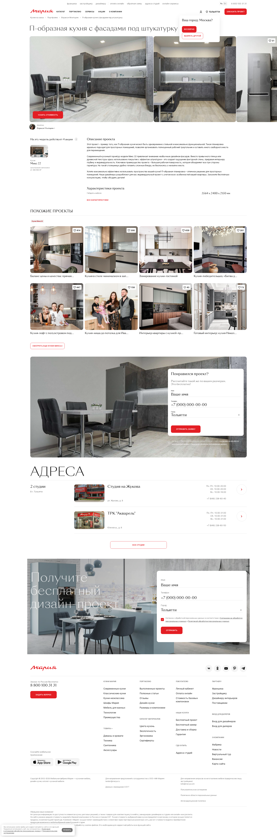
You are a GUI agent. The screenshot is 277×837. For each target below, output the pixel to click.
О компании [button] (115, 12)
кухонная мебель (83, 778)
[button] (212, 11)
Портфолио (145, 681)
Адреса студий (184, 752)
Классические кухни (114, 693)
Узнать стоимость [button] (48, 115)
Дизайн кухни (147, 703)
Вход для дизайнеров (224, 721)
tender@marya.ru (112, 781)
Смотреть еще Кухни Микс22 (47, 346)
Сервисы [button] (89, 12)
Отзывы (144, 698)
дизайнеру (101, 3)
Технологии (109, 712)
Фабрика (216, 744)
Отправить (171, 630)
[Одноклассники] (217, 668)
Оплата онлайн (184, 693)
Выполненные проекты (152, 688)
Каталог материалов (150, 719)
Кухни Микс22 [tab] (37, 221)
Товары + (108, 728)
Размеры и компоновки (152, 707)
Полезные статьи (149, 693)
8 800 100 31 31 (239, 3)
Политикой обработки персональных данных (209, 444)
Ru (221, 3)
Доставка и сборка (186, 729)
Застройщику (219, 693)
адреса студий (152, 3)
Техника (107, 740)
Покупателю (182, 681)
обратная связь (134, 3)
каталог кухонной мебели (53, 781)
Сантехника (109, 745)
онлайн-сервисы (170, 3)
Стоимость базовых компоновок (187, 700)
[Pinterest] (234, 668)
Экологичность (148, 731)
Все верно (189, 29)
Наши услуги (182, 713)
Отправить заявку (185, 429)
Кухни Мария (109, 681)
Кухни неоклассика (113, 698)
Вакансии (217, 759)
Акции (101, 12)
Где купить (181, 745)
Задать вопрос (43, 695)
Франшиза (217, 688)
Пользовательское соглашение (194, 790)
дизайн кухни (36, 781)
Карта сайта (218, 763)
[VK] (208, 668)
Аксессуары (110, 750)
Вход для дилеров (221, 714)
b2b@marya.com (188, 784)
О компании (218, 737)
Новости (216, 749)
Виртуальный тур (221, 754)
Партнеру (216, 681)
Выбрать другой (192, 36)
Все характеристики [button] (97, 200)
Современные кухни (114, 688)
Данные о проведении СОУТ (117, 787)
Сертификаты (147, 740)
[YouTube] (226, 668)
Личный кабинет (185, 688)
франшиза (72, 3)
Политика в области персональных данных (199, 795)
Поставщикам (219, 703)
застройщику (86, 3)
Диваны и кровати (113, 735)
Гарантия (181, 734)
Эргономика (146, 735)
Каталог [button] (60, 12)
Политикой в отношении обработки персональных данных (27, 830)
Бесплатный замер (186, 724)
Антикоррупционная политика (193, 801)
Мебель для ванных (114, 707)
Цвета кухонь (147, 726)
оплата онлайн (117, 3)
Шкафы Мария (111, 703)
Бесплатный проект (186, 720)
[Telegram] (243, 668)
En (225, 3)
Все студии (138, 545)
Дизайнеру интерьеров (224, 698)
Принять (67, 830)
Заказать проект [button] (236, 12)
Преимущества (111, 717)
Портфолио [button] (75, 12)
